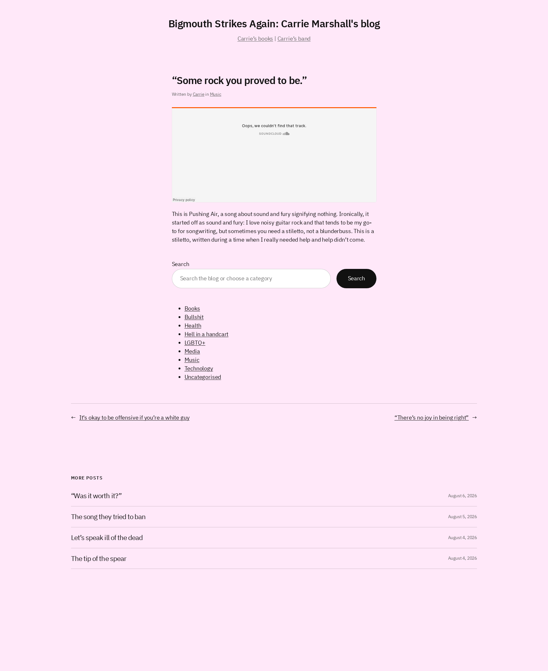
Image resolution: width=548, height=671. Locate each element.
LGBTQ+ (195, 342)
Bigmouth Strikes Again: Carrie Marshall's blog (274, 23)
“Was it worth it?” (96, 496)
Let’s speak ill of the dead (107, 538)
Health (193, 325)
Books (192, 308)
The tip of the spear (98, 559)
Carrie (199, 94)
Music (215, 94)
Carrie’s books (255, 38)
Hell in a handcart (207, 334)
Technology (199, 368)
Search (180, 264)
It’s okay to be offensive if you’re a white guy (134, 417)
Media (192, 351)
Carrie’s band (294, 38)
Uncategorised (203, 377)
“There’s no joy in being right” (432, 417)
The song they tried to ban (108, 517)
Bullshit (194, 317)
